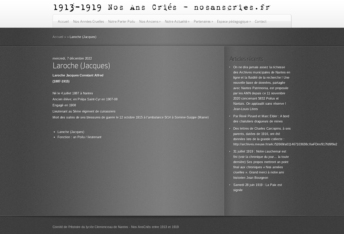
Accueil (63, 21)
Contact (260, 21)
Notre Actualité (177, 21)
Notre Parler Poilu (121, 21)
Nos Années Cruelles (88, 21)
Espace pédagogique (234, 21)
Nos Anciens (150, 21)
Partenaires (203, 21)
